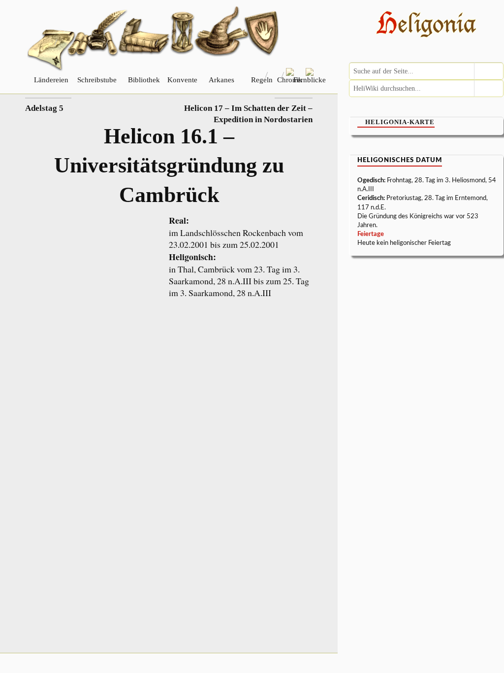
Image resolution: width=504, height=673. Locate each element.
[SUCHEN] (489, 71)
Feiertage (370, 234)
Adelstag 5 (44, 108)
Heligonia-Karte (400, 122)
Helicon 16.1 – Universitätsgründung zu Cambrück (169, 165)
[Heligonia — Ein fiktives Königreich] (426, 25)
